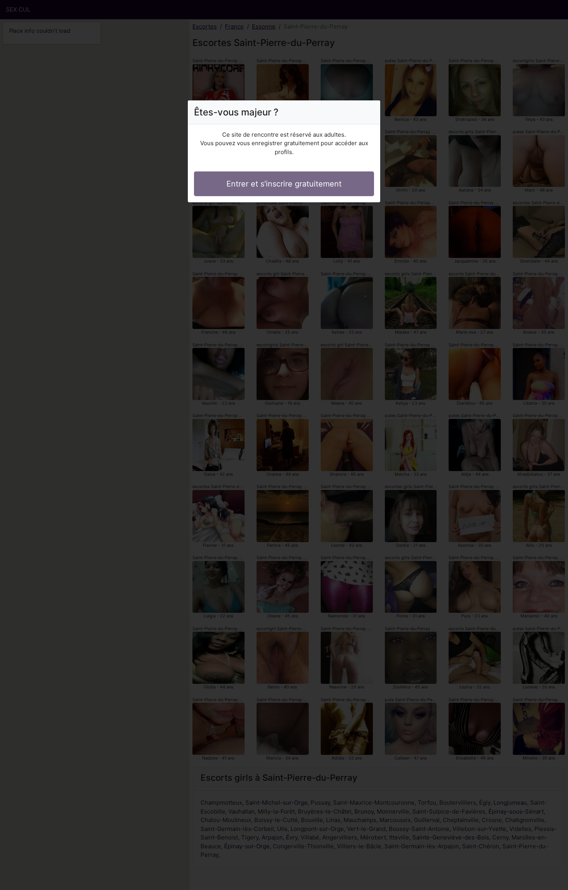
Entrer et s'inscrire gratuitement (284, 183)
